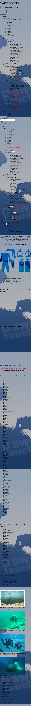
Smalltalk (12, 60)
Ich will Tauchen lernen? (16, 70)
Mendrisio (6, 508)
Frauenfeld (6, 422)
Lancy (5, 409)
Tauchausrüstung (14, 50)
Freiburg (5, 399)
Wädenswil (6, 433)
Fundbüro (12, 59)
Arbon (5, 512)
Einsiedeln (6, 506)
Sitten (4, 408)
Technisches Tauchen (15, 51)
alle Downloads (14, 102)
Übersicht (12, 43)
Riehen (5, 436)
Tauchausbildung (14, 48)
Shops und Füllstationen (13, 80)
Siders (5, 482)
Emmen (5, 412)
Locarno (5, 492)
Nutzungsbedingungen (9, 685)
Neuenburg (6, 405)
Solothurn (5, 483)
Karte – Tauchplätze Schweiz (14, 19)
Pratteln (5, 495)
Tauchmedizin (13, 53)
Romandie (12, 89)
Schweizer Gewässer (15, 44)
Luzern (5, 389)
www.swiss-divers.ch (8, 682)
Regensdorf (6, 473)
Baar (4, 427)
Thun (4, 395)
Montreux (5, 421)
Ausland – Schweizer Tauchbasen (19, 91)
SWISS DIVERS (9, 3)
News (8, 95)
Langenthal (6, 504)
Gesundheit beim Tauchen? (17, 73)
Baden (5, 455)
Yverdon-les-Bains (8, 411)
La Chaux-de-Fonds (8, 398)
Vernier (5, 403)
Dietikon (5, 420)
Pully (4, 468)
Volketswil (6, 458)
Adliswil (5, 457)
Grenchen (5, 485)
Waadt (5, 561)
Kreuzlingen (6, 431)
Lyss (4, 511)
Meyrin (5, 428)
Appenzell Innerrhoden (9, 532)
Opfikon (5, 479)
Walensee (9, 32)
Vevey (5, 451)
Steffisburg (6, 493)
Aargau (5, 529)
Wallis (5, 563)
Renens (5, 437)
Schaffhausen (6, 401)
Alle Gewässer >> (11, 35)
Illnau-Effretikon (7, 487)
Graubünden (6, 542)
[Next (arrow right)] (2, 705)
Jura (4, 544)
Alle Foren (9, 41)
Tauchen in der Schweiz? (16, 67)
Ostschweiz (13, 83)
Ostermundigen (7, 480)
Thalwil (5, 467)
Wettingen (6, 441)
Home (5, 16)
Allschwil (5, 440)
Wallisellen (6, 502)
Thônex (5, 514)
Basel (4, 383)
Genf (4, 382)
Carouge (5, 434)
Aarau (5, 438)
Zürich (5, 380)
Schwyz (5, 509)
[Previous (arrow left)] (0, 705)
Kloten (5, 460)
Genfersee (9, 22)
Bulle (4, 430)
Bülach (5, 452)
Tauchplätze (6, 18)
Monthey (5, 474)
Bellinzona (6, 463)
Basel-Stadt (6, 535)
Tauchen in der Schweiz (9, 7)
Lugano (5, 392)
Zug (4, 414)
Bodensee (9, 21)
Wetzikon (5, 424)
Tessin (5, 557)
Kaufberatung (10, 99)
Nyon (4, 444)
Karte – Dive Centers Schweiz (18, 82)
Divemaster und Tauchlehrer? (17, 78)
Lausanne (5, 386)
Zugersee (9, 31)
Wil (4, 425)
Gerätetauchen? (14, 69)
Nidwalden (6, 548)
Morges (5, 499)
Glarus (5, 470)
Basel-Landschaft (7, 533)
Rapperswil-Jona (7, 417)
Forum (5, 38)
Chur (4, 402)
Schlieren (5, 466)
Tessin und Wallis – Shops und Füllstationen (15, 238)
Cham (4, 496)
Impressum (6, 688)
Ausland (5, 585)
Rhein (8, 34)
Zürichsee (9, 26)
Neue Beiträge (10, 40)
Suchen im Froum (11, 63)
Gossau (5, 464)
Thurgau (5, 558)
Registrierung (6, 692)
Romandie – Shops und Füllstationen (17, 238)
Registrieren (10, 114)
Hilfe (4, 684)
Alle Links (12, 107)
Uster (4, 406)
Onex (4, 461)
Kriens (5, 415)
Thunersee (9, 28)
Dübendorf (6, 418)
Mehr (4, 64)
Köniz (5, 396)
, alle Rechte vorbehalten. (6, 699)
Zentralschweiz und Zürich (17, 85)
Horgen (5, 443)
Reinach (5, 454)
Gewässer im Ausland (15, 45)
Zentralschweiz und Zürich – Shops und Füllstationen (19, 240)
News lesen (13, 97)
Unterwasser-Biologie (15, 54)
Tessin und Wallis (14, 88)
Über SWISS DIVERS (13, 110)
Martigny (5, 477)
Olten (4, 476)
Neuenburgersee (11, 24)
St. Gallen (6, 390)
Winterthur (6, 387)
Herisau (5, 498)
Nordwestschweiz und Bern (17, 86)
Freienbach (6, 490)
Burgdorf (5, 489)
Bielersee (9, 29)
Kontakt (5, 689)
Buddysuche (13, 56)
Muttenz (5, 471)
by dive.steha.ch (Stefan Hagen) (12, 696)
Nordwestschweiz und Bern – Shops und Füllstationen (15, 235)
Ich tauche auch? (14, 75)
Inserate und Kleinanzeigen (17, 47)
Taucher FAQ (10, 66)
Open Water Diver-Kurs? (16, 72)
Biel (4, 393)
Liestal (5, 515)
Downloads (10, 101)
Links (8, 105)
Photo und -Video (14, 57)
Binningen (6, 505)
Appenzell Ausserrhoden (9, 531)
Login (4, 111)
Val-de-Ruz (6, 486)
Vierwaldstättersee (11, 25)
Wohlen (5, 501)
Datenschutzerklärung (9, 686)
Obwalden (6, 549)
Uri (4, 560)
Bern (4, 384)
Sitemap (5, 694)
